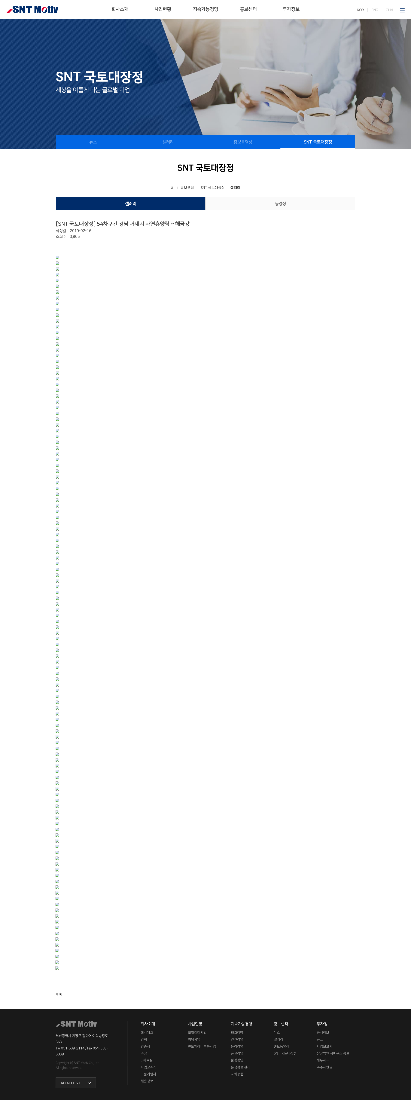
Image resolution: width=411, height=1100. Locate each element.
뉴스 (93, 142)
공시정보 (323, 1032)
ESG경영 (237, 1032)
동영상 (280, 203)
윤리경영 (237, 1046)
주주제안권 (324, 1067)
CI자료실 (147, 1060)
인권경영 (237, 1039)
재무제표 (323, 1060)
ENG (374, 10)
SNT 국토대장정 (318, 142)
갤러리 (168, 142)
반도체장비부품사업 (202, 1046)
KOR (360, 10)
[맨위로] (404, 1087)
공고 (320, 1039)
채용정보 (147, 1081)
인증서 (145, 1046)
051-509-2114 (72, 1048)
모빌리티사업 (197, 1032)
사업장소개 (148, 1067)
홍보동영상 (243, 142)
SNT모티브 (32, 9)
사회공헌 (237, 1074)
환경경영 (237, 1060)
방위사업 (194, 1039)
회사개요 (147, 1032)
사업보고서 (324, 1046)
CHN (389, 10)
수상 (144, 1053)
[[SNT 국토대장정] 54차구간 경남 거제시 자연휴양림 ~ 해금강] (59, 257)
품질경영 (237, 1053)
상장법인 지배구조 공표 (333, 1053)
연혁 (144, 1039)
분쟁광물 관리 (240, 1067)
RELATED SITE (71, 1083)
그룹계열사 (148, 1074)
